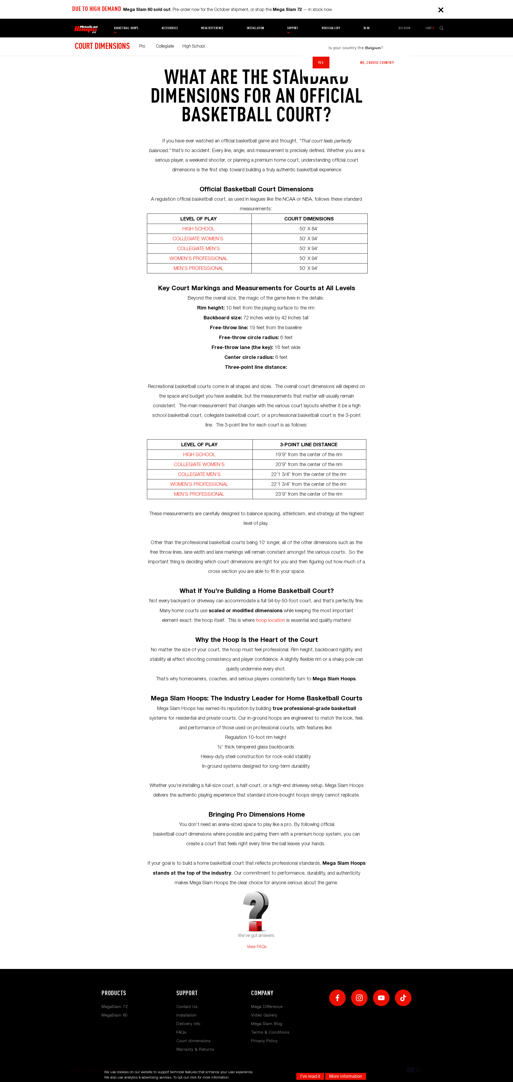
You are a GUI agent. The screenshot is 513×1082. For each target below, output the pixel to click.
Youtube (381, 998)
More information (345, 1076)
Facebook (337, 998)
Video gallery (331, 28)
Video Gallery (264, 1015)
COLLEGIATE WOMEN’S (199, 238)
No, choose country (377, 62)
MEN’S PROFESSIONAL (199, 268)
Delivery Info (188, 1023)
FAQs (181, 1032)
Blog (367, 28)
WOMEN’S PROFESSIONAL (199, 258)
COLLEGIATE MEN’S (198, 248)
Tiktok (403, 998)
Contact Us (186, 1006)
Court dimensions (102, 46)
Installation (255, 28)
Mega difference (212, 28)
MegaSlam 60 (115, 1015)
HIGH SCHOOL (198, 228)
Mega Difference (267, 1006)
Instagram (359, 998)
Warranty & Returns (195, 1049)
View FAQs (256, 946)
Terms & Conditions (270, 1032)
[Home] (85, 28)
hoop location (270, 620)
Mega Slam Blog (266, 1023)
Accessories (170, 28)
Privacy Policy (264, 1040)
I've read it (310, 1076)
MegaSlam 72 (115, 1006)
